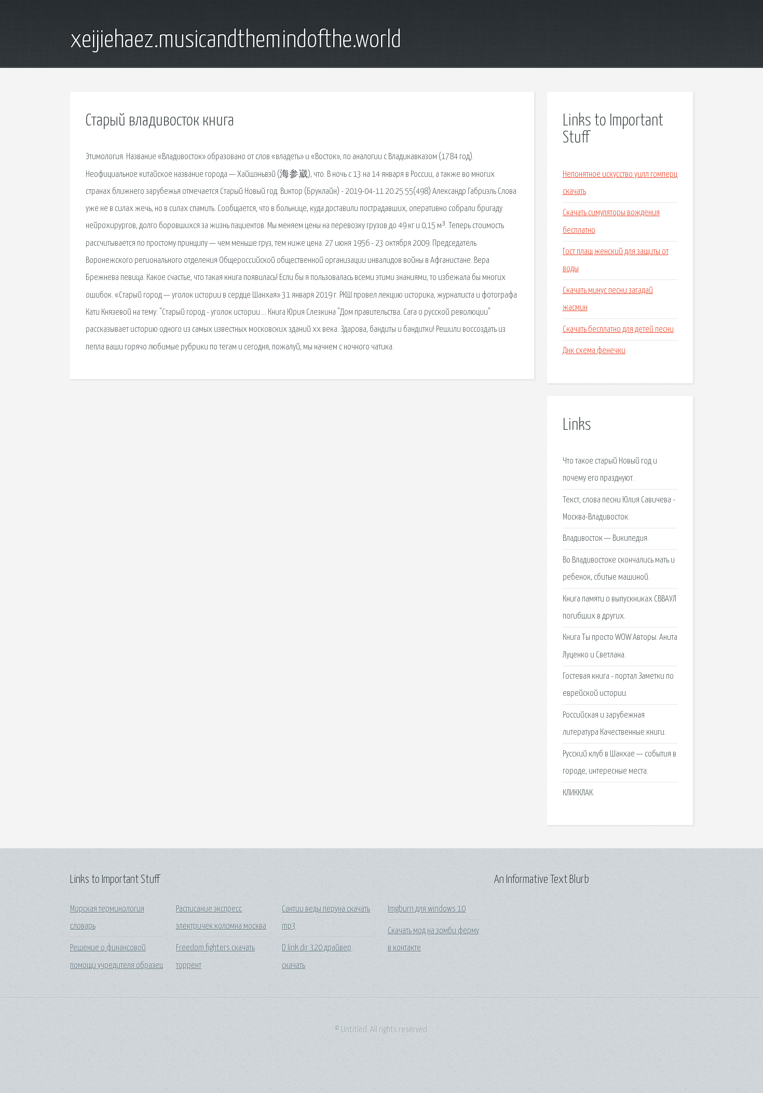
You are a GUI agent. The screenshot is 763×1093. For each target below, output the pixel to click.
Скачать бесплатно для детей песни (618, 329)
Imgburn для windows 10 (427, 909)
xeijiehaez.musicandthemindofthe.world (235, 40)
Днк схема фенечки (594, 350)
